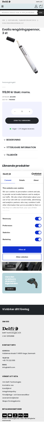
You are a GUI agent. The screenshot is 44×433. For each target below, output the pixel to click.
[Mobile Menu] (2, 6)
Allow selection (22, 257)
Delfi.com (39, 2)
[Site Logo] (6, 2)
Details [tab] (22, 180)
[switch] (38, 225)
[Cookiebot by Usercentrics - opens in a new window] (31, 174)
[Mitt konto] (36, 6)
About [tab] (36, 180)
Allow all (22, 249)
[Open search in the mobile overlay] (22, 12)
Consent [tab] (8, 180)
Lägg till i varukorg (22, 120)
